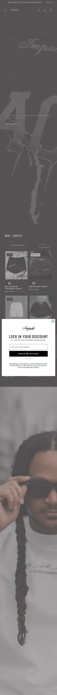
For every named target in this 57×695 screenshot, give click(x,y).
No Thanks (28, 358)
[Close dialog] (53, 321)
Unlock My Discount (28, 354)
